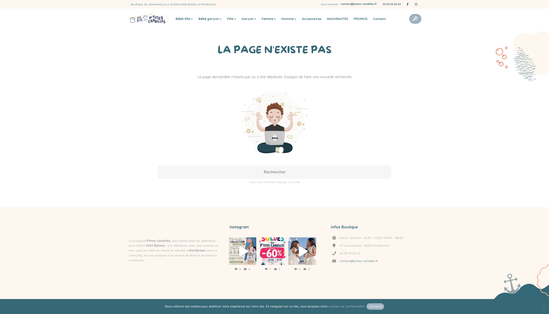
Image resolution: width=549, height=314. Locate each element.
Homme (287, 19)
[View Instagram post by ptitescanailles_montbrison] (252, 259)
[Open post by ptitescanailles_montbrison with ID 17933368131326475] (272, 251)
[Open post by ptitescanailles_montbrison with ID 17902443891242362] (302, 251)
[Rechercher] (415, 19)
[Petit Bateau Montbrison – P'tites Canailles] (149, 18)
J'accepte (375, 306)
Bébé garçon (208, 19)
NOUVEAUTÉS (337, 19)
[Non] (543, 306)
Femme (267, 19)
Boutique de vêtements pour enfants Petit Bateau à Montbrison (173, 4)
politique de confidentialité (346, 306)
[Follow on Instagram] (416, 4)
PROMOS (360, 19)
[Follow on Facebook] (407, 4)
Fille (230, 19)
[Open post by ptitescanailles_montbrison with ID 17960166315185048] (242, 251)
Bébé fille (183, 19)
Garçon (247, 19)
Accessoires (311, 19)
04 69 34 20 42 (392, 4)
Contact (379, 19)
